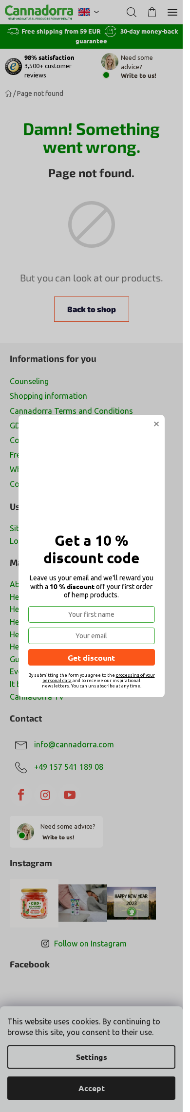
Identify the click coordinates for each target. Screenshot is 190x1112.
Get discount (91, 657)
